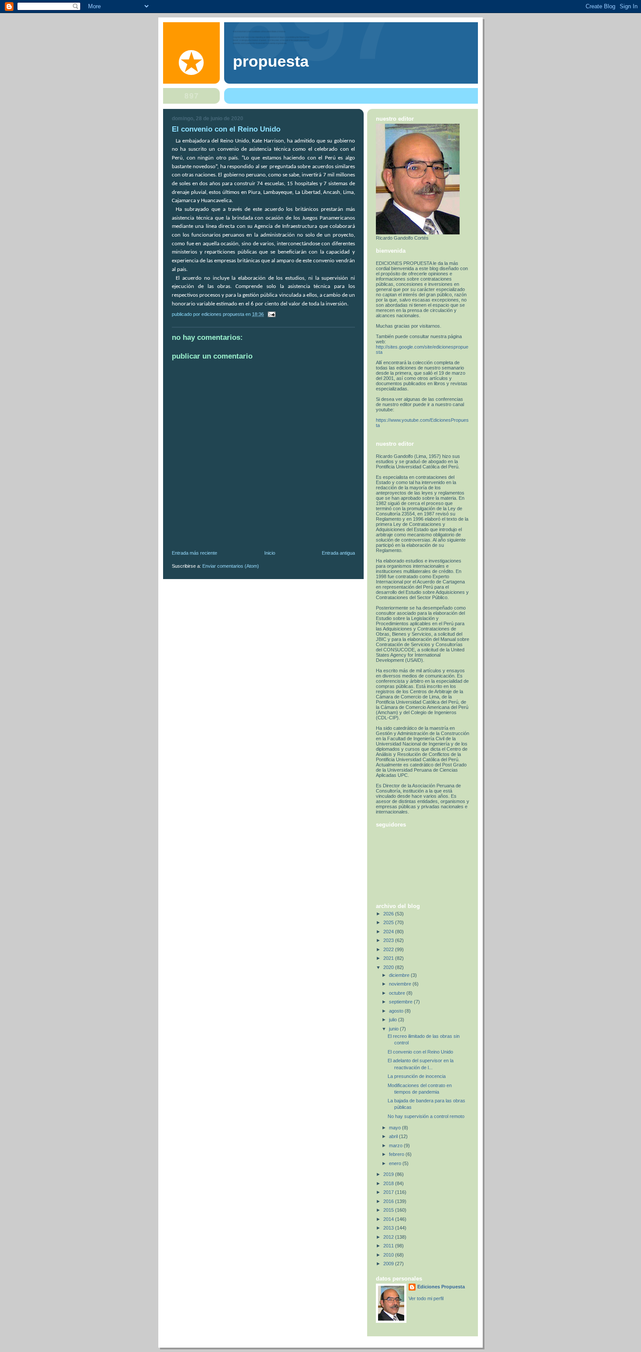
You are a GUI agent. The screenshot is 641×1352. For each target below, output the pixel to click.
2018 (389, 1183)
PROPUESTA (271, 61)
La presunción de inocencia (417, 1076)
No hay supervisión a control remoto (426, 1116)
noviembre (401, 983)
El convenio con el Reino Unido (420, 1051)
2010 (389, 1254)
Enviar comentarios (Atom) (230, 566)
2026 (389, 913)
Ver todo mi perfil (426, 1298)
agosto (397, 1010)
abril (394, 1136)
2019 (389, 1174)
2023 (389, 940)
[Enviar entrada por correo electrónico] (271, 314)
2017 (389, 1192)
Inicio (269, 553)
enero (395, 1163)
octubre (397, 993)
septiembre (401, 1001)
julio (393, 1019)
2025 (389, 922)
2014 (389, 1219)
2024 (389, 931)
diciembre (400, 975)
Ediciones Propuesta (441, 1286)
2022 (389, 949)
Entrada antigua (338, 553)
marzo (396, 1145)
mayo (395, 1127)
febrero (397, 1154)
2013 (389, 1227)
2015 (389, 1210)
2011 (389, 1245)
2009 (389, 1263)
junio (394, 1028)
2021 (389, 958)
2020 (389, 967)
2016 (389, 1201)
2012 (389, 1237)
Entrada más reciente (194, 553)
